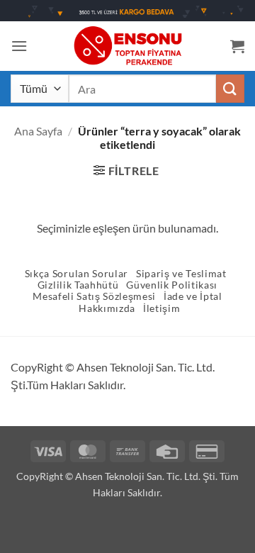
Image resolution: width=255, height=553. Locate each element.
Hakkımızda (107, 308)
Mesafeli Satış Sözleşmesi (94, 296)
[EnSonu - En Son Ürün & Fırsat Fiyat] (127, 46)
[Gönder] (230, 88)
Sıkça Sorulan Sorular (76, 273)
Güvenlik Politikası (171, 285)
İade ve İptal (193, 296)
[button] (19, 45)
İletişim (161, 308)
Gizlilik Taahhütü (78, 285)
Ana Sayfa (38, 131)
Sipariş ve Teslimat (181, 273)
